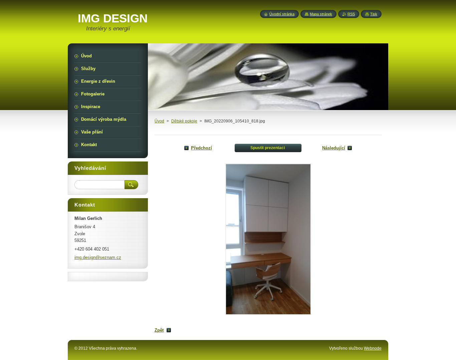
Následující (333, 147)
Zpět (159, 330)
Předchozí (201, 147)
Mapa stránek (321, 14)
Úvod (159, 121)
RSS (351, 14)
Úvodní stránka (281, 14)
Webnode (373, 348)
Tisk (373, 14)
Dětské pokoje (184, 121)
